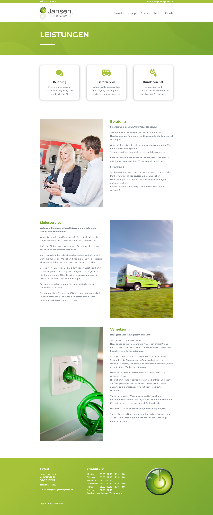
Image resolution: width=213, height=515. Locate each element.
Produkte (145, 13)
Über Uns (157, 13)
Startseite (119, 13)
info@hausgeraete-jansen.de (160, 1)
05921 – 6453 (50, 1)
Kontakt (169, 13)
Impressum (45, 503)
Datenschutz (59, 503)
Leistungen (132, 13)
